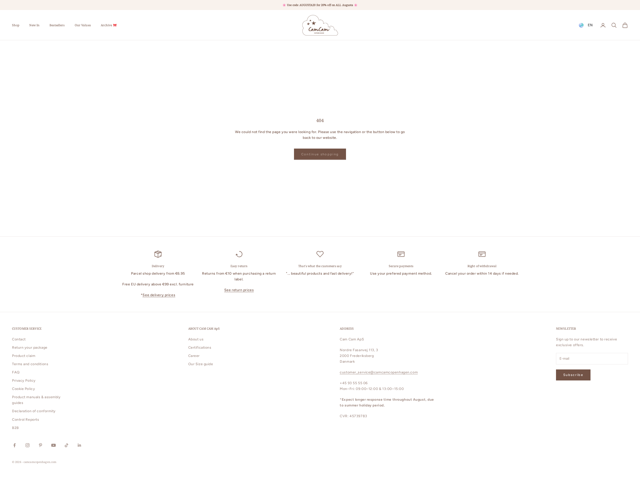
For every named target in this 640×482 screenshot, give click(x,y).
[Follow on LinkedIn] (79, 445)
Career (194, 356)
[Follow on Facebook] (14, 445)
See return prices (239, 290)
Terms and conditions (30, 364)
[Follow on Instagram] (27, 445)
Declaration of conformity (34, 411)
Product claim (23, 356)
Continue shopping (320, 154)
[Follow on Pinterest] (40, 445)
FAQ (16, 372)
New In (34, 25)
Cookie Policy (23, 389)
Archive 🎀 (109, 25)
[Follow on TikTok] (66, 445)
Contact (19, 339)
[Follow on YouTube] (53, 445)
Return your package (30, 347)
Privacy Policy (24, 380)
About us (196, 339)
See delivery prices (158, 295)
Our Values (83, 25)
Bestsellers (57, 25)
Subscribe (573, 375)
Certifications (200, 347)
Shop (15, 25)
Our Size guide (200, 364)
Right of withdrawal (482, 266)
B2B (15, 428)
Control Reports (25, 419)
